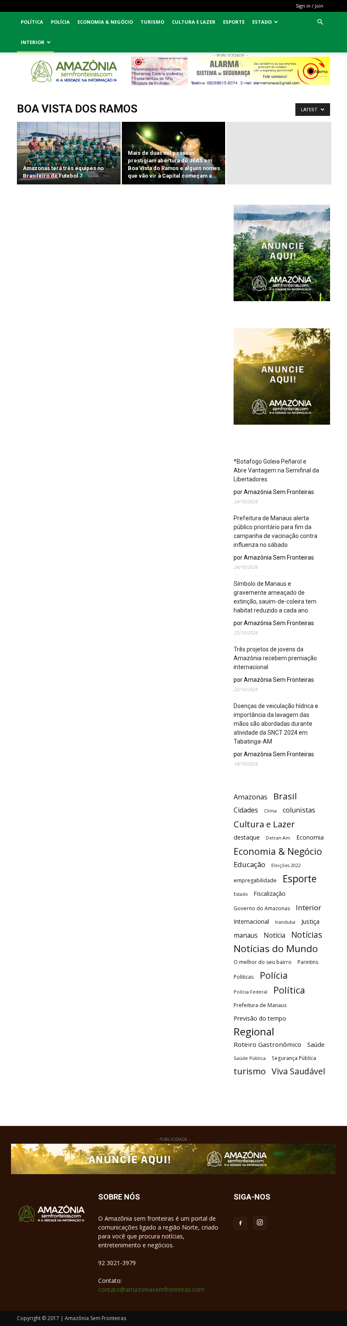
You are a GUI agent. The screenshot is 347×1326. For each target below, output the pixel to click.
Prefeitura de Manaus (260, 1005)
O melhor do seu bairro (263, 962)
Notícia (274, 935)
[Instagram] (260, 1223)
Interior (32, 42)
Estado (262, 22)
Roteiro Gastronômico (267, 1044)
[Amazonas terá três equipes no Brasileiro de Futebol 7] (69, 154)
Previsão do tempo (260, 1018)
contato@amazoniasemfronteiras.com (151, 1289)
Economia (310, 837)
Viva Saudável (298, 1071)
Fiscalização (270, 893)
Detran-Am (278, 838)
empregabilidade (255, 880)
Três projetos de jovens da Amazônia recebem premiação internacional (275, 658)
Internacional (251, 921)
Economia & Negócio (105, 22)
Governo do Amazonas (262, 908)
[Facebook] (240, 1223)
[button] (320, 22)
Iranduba (285, 922)
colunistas (299, 810)
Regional (254, 1031)
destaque (247, 837)
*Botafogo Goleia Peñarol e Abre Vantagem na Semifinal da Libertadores (276, 470)
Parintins (307, 962)
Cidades (246, 810)
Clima (270, 811)
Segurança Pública (294, 1057)
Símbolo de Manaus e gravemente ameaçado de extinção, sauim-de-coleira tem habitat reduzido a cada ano (275, 597)
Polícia (60, 22)
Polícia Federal (250, 991)
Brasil (285, 796)
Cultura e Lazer (193, 22)
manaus (246, 935)
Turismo (152, 22)
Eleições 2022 (286, 865)
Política (32, 22)
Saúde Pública (250, 1058)
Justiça (310, 921)
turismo (250, 1071)
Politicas (244, 976)
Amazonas (250, 797)
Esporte (234, 22)
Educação (249, 864)
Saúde (316, 1044)
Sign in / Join (309, 6)
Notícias (306, 935)
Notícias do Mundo (276, 948)
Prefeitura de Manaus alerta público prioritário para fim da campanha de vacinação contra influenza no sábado (275, 531)
